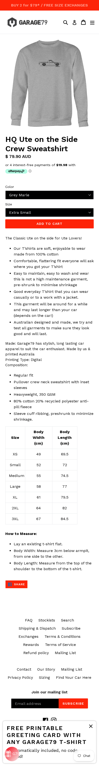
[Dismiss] (91, 727)
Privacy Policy (20, 677)
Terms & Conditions (62, 636)
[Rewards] (12, 754)
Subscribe (71, 628)
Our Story (46, 669)
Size (8, 204)
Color (9, 187)
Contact (24, 669)
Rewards (31, 644)
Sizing (44, 677)
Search (67, 620)
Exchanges (28, 636)
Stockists (46, 620)
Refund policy (36, 652)
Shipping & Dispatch (37, 628)
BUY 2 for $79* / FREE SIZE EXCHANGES (49, 5)
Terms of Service (60, 644)
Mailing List (65, 652)
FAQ (28, 620)
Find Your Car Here (73, 677)
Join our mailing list (49, 692)
